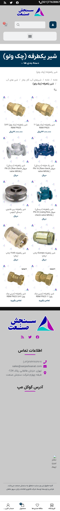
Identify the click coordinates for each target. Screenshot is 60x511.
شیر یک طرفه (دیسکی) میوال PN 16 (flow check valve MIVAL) (44, 168)
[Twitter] (11, 2)
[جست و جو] (18, 24)
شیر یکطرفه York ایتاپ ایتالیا (16, 254)
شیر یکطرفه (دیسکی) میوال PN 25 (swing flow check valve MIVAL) (44, 212)
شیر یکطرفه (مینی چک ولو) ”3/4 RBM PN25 (16, 295)
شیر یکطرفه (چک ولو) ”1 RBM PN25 (44, 126)
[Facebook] (17, 2)
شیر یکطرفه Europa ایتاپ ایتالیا (44, 254)
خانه (55, 80)
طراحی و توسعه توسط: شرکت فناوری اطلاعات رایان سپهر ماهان (30, 489)
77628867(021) (51, 2)
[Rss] (5, 2)
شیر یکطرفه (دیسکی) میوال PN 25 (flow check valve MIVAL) (16, 168)
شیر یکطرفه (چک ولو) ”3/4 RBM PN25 (16, 126)
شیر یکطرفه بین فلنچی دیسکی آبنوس (16, 211)
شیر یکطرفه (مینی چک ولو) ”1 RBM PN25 (44, 295)
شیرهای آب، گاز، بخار (32, 80)
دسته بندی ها (31, 63)
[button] (30, 36)
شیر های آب (12, 80)
